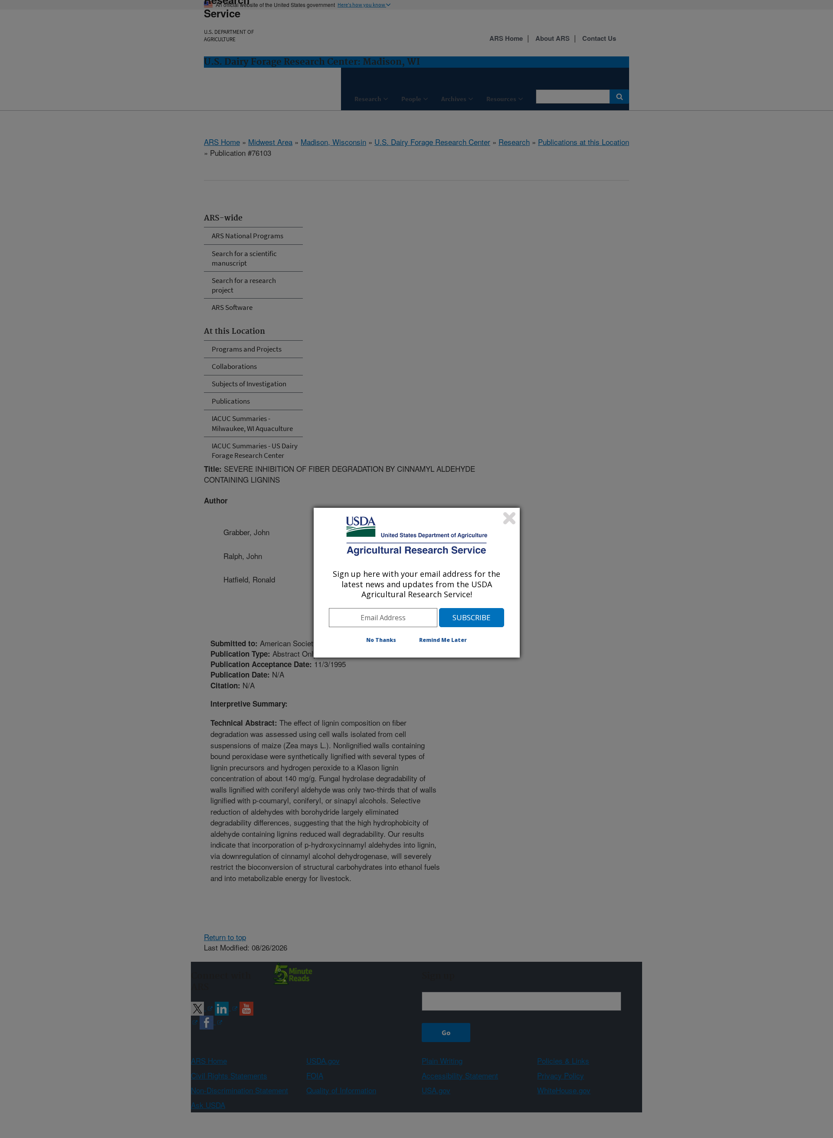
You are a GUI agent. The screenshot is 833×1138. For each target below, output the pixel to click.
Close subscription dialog (509, 518)
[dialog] (417, 582)
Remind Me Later (443, 640)
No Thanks (381, 640)
